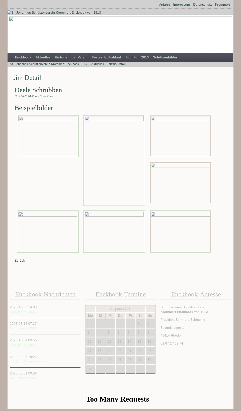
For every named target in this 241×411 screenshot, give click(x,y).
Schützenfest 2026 (24, 328)
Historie (61, 57)
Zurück (20, 260)
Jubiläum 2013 (137, 57)
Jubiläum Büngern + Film (28, 361)
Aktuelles (43, 57)
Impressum (181, 4)
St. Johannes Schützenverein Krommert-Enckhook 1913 (48, 64)
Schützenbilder (165, 57)
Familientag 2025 (23, 345)
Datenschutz (202, 4)
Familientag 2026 (23, 312)
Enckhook (23, 57)
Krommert (222, 4)
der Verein (80, 57)
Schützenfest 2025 (24, 378)
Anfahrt (164, 4)
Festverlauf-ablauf (106, 57)
